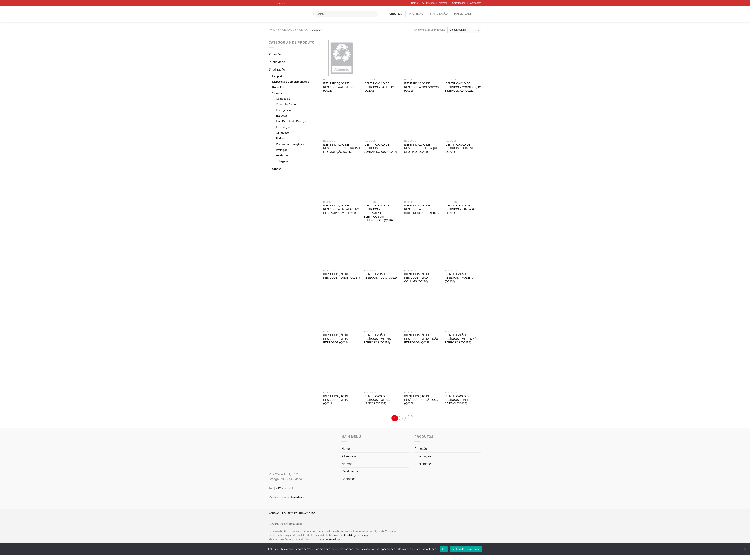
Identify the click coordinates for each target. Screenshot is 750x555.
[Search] (374, 14)
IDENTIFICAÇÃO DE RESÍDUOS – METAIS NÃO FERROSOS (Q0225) (421, 338)
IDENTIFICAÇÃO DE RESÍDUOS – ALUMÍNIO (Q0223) (338, 87)
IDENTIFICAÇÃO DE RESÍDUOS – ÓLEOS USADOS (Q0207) (377, 400)
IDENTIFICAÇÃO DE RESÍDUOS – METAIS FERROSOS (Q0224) (336, 338)
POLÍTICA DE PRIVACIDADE (299, 513)
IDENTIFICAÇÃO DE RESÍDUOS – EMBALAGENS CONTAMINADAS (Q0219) (341, 209)
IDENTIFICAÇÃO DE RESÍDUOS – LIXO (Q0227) (381, 276)
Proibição (282, 149)
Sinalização (439, 13)
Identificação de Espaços (291, 121)
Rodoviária (279, 87)
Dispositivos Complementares (290, 81)
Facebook (298, 497)
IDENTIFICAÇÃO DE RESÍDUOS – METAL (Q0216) (336, 400)
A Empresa (428, 2)
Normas (443, 2)
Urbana (276, 168)
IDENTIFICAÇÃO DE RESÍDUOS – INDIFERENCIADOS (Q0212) (422, 209)
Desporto (278, 76)
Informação (283, 127)
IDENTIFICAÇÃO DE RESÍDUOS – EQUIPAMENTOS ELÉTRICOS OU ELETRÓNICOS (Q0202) (379, 213)
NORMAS (274, 513)
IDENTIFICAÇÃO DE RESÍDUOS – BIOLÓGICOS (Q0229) (421, 87)
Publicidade (463, 13)
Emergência (283, 110)
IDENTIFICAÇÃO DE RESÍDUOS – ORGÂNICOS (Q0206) (421, 400)
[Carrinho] (479, 14)
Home (414, 2)
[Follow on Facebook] (293, 3)
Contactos (475, 2)
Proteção (416, 13)
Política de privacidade (466, 549)
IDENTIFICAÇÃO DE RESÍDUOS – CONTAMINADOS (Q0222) (380, 148)
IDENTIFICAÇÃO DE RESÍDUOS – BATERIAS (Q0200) (379, 87)
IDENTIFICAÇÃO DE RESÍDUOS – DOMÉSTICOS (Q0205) (462, 148)
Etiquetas (282, 115)
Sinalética (301, 30)
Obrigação (282, 132)
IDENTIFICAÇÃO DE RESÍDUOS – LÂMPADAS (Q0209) (460, 209)
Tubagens (282, 161)
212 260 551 (284, 488)
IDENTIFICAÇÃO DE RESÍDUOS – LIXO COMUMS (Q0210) (417, 278)
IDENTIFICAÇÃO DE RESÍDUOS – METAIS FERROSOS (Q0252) (377, 338)
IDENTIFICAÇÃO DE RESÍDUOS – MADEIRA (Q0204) (459, 278)
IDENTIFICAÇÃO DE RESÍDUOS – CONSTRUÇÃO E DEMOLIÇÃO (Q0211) (463, 87)
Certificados (459, 2)
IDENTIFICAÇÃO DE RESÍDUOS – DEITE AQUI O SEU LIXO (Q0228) (422, 148)
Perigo (280, 138)
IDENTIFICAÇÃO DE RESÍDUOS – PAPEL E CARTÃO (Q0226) (459, 400)
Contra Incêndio (286, 104)
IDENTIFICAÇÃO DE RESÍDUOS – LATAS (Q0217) (341, 276)
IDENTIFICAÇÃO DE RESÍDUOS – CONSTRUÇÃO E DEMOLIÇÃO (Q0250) (341, 148)
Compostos (283, 98)
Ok (444, 549)
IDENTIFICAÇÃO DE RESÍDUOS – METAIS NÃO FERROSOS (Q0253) (462, 338)
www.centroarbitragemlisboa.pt (351, 535)
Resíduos (282, 155)
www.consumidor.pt (330, 539)
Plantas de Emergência (290, 144)
